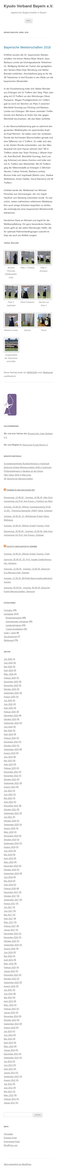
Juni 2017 (8, 911)
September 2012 (11, 1076)
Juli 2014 (8, 1031)
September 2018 (11, 873)
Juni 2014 (8, 1035)
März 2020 (8, 832)
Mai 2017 (8, 915)
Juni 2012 (8, 1088)
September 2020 (11, 824)
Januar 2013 (9, 1073)
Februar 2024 (10, 738)
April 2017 (8, 918)
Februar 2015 (10, 1009)
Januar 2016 (9, 971)
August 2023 (9, 753)
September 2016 (11, 945)
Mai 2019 (8, 855)
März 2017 (8, 922)
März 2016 (8, 964)
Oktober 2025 (10, 689)
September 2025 (11, 693)
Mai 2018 (8, 881)
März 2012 (8, 1095)
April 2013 (8, 1069)
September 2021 (11, 813)
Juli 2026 (8, 659)
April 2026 (8, 670)
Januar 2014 (9, 1050)
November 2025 (11, 685)
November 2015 (11, 975)
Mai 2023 (8, 761)
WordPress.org (10, 1145)
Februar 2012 (10, 1099)
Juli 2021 (8, 817)
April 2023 (8, 764)
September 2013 (11, 1058)
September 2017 (11, 900)
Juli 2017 (8, 907)
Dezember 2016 (11, 933)
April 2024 (8, 734)
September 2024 (11, 723)
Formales (8, 610)
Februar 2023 (10, 768)
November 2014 (11, 1016)
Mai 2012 (8, 1091)
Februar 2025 (10, 712)
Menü (28, 20)
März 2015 (8, 1005)
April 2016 (8, 960)
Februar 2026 (10, 678)
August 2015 (9, 986)
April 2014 (8, 1043)
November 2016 (11, 937)
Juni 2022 (8, 794)
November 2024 (11, 715)
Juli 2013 (8, 1061)
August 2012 (9, 1080)
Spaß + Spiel (10, 633)
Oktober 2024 (10, 719)
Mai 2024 (8, 730)
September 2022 (11, 783)
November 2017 (11, 892)
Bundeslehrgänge (14, 618)
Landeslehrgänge (13, 625)
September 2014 (11, 1024)
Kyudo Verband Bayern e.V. (28, 6)
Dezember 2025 (11, 682)
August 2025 (9, 697)
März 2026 (8, 674)
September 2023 (11, 749)
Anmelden (8, 1134)
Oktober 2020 (10, 821)
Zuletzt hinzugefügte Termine (21, 546)
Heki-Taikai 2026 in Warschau (17, 475)
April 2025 (8, 708)
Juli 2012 (8, 1084)
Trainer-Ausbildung (14, 629)
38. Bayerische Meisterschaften (18, 479)
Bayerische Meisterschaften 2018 (27, 47)
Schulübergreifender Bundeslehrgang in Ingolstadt (26, 463)
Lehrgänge (8, 614)
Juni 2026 (8, 663)
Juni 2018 (8, 877)
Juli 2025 (8, 700)
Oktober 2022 (10, 779)
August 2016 (9, 949)
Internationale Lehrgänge (17, 621)
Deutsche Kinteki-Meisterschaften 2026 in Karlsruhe (27, 467)
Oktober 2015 (10, 979)
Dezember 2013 (11, 1054)
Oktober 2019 (10, 839)
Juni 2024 (8, 727)
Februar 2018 (10, 888)
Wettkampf (48, 372)
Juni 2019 (8, 851)
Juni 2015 (8, 994)
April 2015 (8, 1001)
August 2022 (9, 787)
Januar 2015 (9, 1012)
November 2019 (11, 836)
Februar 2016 (10, 967)
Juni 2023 (8, 757)
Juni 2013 (8, 1065)
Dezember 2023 (11, 742)
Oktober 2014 (10, 1020)
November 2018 (11, 866)
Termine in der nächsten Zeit (20, 490)
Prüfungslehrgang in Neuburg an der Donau (23, 471)
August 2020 (9, 828)
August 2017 (9, 903)
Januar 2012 (9, 1103)
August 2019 (9, 847)
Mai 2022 (8, 798)
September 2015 (11, 982)
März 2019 (8, 862)
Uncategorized (10, 636)
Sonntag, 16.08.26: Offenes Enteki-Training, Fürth (27, 526)
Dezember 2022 (11, 772)
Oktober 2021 (10, 809)
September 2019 (11, 843)
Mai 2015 (8, 997)
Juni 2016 (8, 952)
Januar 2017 (9, 930)
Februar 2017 (10, 926)
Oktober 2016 (10, 941)
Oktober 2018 (10, 870)
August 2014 (9, 1027)
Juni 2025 (8, 704)
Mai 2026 (8, 667)
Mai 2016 (8, 956)
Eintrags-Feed (10, 1138)
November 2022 (11, 776)
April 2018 (8, 885)
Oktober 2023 (10, 745)
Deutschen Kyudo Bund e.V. (35, 445)
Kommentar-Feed (12, 1141)
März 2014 (8, 1046)
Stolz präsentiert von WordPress (17, 1164)
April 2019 (8, 858)
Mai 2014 (8, 1039)
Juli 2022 (8, 791)
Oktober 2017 (10, 896)
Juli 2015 (8, 990)
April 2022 (8, 802)
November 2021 (11, 806)
